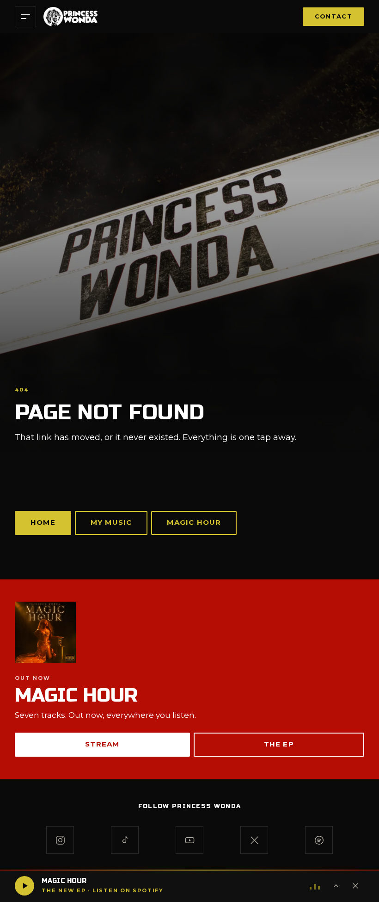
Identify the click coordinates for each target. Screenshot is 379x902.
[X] (254, 840)
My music (111, 522)
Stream (102, 744)
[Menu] (25, 16)
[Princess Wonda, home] (70, 16)
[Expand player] (336, 886)
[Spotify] (319, 840)
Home (43, 522)
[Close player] (355, 886)
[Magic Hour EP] (189, 632)
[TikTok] (125, 840)
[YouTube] (189, 840)
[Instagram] (60, 840)
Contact (333, 16)
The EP (279, 744)
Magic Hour (194, 522)
